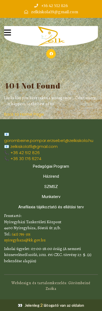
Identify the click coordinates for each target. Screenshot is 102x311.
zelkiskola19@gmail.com (34, 146)
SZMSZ (51, 186)
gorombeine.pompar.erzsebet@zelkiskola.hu (48, 140)
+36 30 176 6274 (25, 158)
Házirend (51, 176)
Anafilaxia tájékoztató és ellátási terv (51, 207)
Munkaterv (51, 196)
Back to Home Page (24, 114)
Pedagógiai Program (51, 166)
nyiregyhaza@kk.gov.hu (25, 240)
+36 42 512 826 (25, 153)
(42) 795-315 (21, 234)
